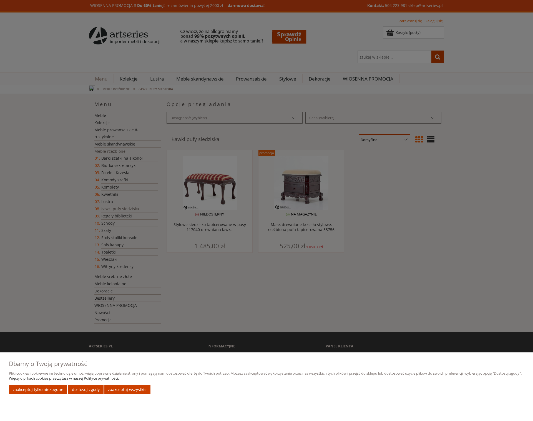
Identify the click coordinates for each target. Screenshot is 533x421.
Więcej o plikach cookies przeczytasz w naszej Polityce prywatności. (64, 378)
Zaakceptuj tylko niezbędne (38, 389)
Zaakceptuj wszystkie (127, 389)
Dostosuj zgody (86, 389)
